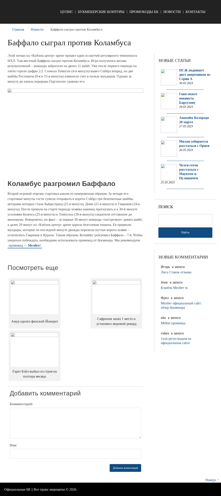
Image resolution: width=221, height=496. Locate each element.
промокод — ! (25, 245)
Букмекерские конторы (101, 12)
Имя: (13, 445)
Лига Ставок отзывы (176, 272)
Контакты (195, 12)
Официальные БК (17, 489)
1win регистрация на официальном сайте (176, 341)
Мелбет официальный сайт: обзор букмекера (181, 305)
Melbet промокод (173, 323)
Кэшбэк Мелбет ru (174, 288)
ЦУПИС (66, 12)
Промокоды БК (143, 12)
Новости (172, 12)
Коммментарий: (21, 404)
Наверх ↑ (212, 480)
